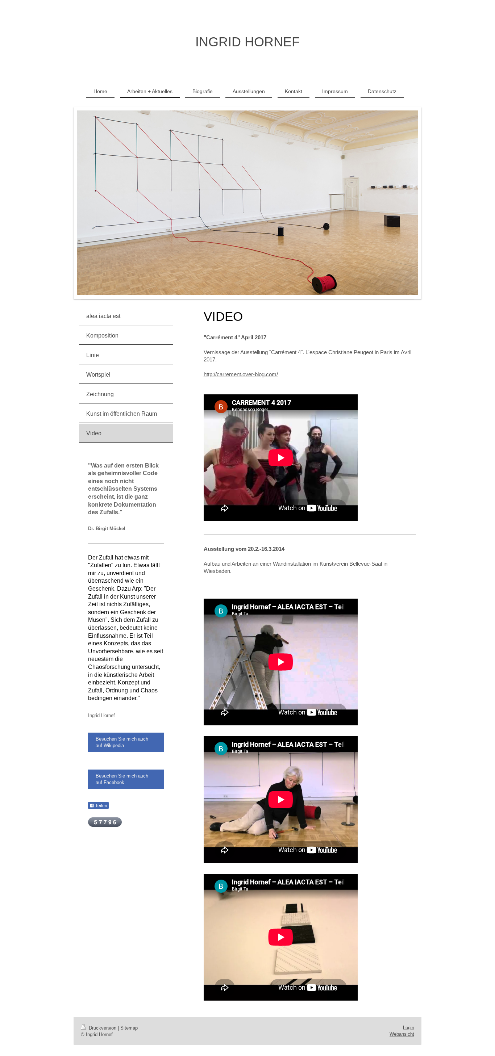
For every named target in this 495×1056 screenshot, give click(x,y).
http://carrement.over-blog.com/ (241, 374)
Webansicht (402, 1034)
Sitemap (129, 1028)
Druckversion (102, 1028)
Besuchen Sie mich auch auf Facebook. (122, 779)
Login (408, 1027)
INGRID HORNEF (247, 41)
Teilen (100, 805)
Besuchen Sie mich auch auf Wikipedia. (122, 742)
